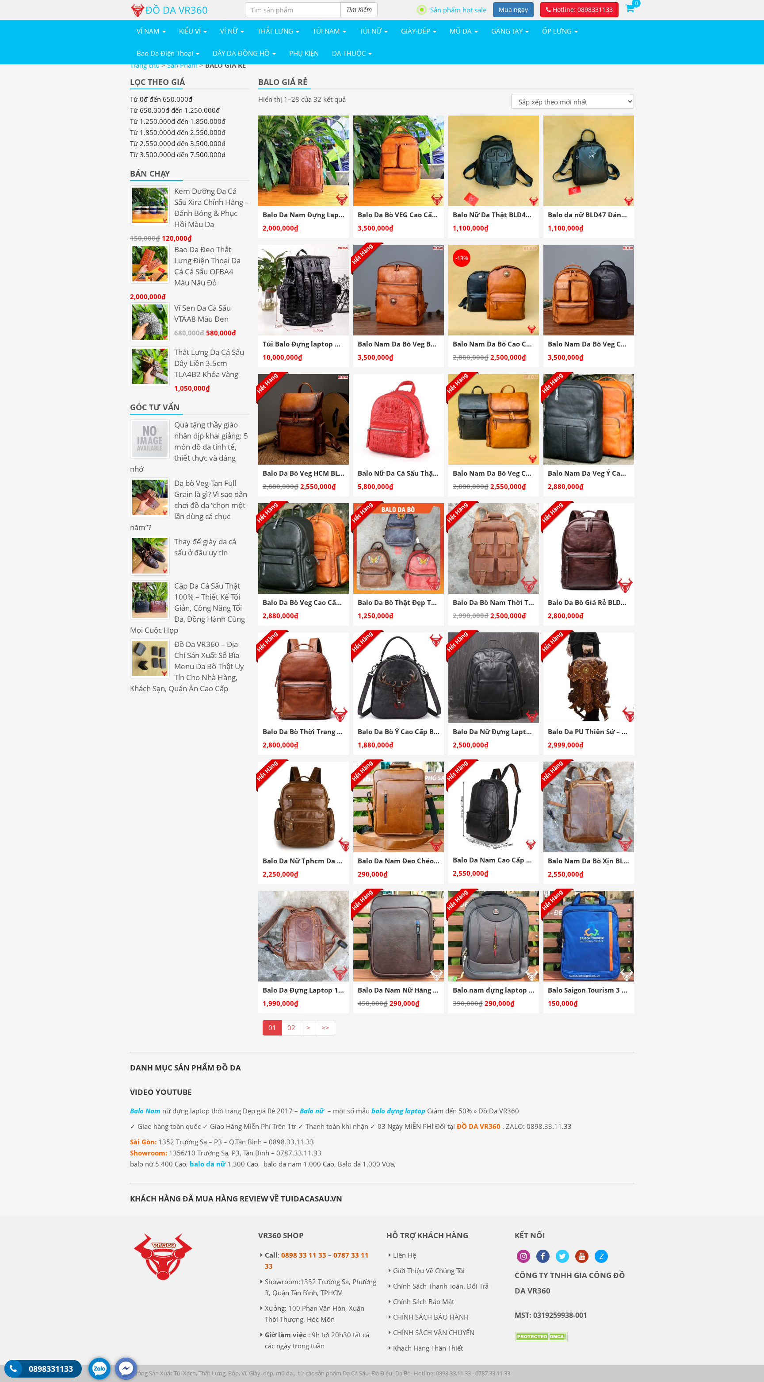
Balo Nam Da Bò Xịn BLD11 (592, 860)
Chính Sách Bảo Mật (423, 1301)
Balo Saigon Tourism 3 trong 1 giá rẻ (607, 989)
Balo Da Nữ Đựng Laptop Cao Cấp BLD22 (519, 731)
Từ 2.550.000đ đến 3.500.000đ (177, 143)
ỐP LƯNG (557, 31)
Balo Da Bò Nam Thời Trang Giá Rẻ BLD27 (520, 602)
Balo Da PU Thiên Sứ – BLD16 (595, 731)
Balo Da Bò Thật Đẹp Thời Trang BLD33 (421, 602)
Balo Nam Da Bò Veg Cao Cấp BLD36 (512, 473)
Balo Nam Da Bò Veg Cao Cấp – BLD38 (609, 343)
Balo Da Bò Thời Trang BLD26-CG (316, 731)
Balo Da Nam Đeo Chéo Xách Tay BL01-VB (425, 860)
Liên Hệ (404, 1255)
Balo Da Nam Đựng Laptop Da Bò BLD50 (328, 214)
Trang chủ (145, 65)
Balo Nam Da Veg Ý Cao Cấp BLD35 (604, 473)
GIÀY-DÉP (416, 31)
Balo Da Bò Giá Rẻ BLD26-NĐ (594, 602)
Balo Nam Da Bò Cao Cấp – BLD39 (507, 343)
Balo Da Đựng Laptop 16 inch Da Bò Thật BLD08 (341, 989)
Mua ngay (513, 9)
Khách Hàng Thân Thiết (428, 1348)
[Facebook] (543, 1256)
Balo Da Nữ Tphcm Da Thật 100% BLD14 (329, 860)
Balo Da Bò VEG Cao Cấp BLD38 (408, 214)
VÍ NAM (149, 31)
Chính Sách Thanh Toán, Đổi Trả (441, 1286)
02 (291, 1027)
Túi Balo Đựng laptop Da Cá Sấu (315, 343)
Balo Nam (145, 1110)
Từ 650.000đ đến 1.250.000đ (175, 110)
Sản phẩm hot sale (458, 9)
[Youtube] (581, 1256)
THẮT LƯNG (276, 31)
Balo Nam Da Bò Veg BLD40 (402, 343)
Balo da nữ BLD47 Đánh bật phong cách (613, 214)
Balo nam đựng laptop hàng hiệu (507, 989)
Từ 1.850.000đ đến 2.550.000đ (177, 132)
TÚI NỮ (371, 31)
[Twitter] (562, 1256)
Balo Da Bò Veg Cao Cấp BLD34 (313, 602)
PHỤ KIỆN (304, 53)
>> (325, 1027)
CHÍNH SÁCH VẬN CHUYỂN (433, 1332)
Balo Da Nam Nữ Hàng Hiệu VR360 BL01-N (427, 989)
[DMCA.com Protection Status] (541, 1343)
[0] (629, 7)
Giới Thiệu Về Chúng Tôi (429, 1270)
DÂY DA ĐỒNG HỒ (242, 53)
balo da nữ (207, 1163)
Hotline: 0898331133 (582, 9)
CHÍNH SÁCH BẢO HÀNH (431, 1317)
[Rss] (523, 1256)
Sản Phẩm (182, 65)
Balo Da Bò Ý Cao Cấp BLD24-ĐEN (412, 731)
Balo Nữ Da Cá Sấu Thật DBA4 (406, 473)
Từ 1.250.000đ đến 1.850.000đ (177, 121)
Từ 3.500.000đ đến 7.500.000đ (177, 154)
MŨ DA (462, 31)
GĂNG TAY (507, 31)
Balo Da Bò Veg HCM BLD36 (307, 473)
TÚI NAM (327, 31)
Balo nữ (312, 1110)
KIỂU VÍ (190, 31)
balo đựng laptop (398, 1110)
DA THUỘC (349, 53)
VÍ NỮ (230, 31)
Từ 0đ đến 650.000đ (161, 99)
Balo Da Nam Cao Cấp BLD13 (500, 859)
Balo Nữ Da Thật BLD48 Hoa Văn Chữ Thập (523, 214)
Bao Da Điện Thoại (166, 53)
